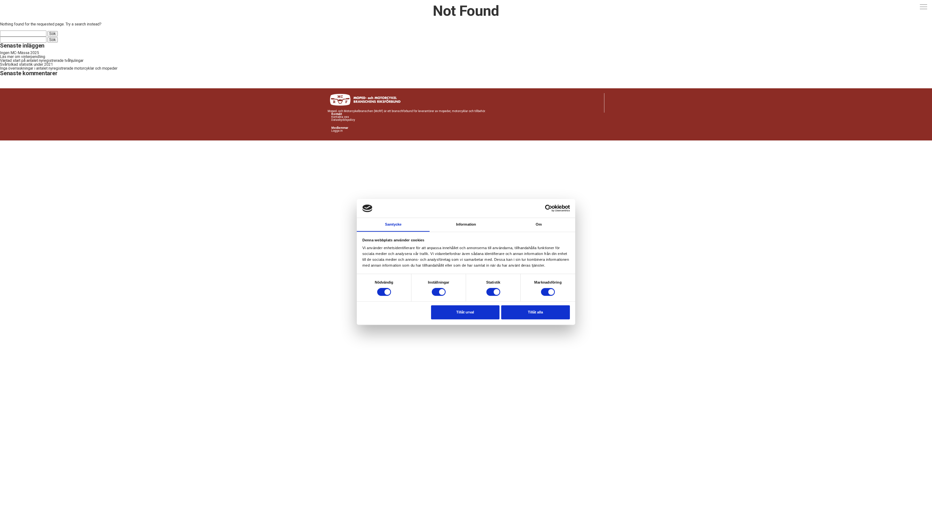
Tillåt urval (465, 312)
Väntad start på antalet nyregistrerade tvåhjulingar (41, 60)
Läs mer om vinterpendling (22, 56)
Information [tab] (466, 224)
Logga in (337, 130)
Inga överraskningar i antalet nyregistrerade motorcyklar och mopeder (58, 68)
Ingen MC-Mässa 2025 (19, 52)
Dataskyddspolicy (343, 120)
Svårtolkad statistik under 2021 (26, 64)
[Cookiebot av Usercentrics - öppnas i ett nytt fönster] (548, 208)
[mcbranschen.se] (24, 7)
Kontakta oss (340, 117)
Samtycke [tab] (393, 224)
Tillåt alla (535, 312)
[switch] (439, 292)
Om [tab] (539, 224)
